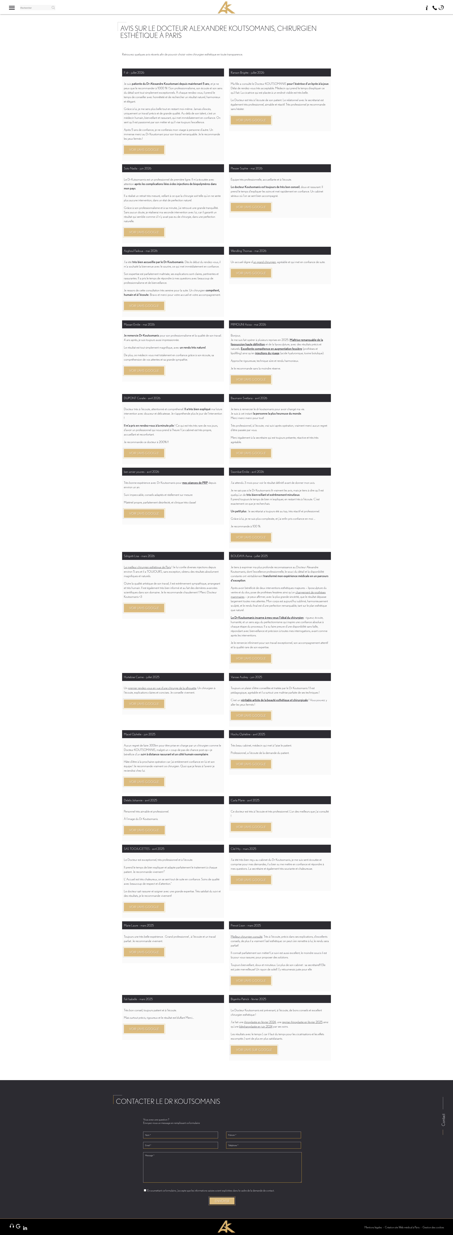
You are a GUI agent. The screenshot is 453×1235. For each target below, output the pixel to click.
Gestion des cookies (433, 1227)
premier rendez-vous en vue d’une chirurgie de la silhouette (162, 688)
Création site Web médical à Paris (402, 1227)
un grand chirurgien (264, 262)
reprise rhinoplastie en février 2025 (302, 1022)
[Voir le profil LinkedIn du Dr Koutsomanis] (24, 1228)
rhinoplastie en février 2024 (260, 1022)
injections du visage (267, 353)
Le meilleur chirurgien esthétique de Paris (147, 567)
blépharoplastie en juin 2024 (256, 1026)
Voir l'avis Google (144, 150)
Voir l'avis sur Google (254, 1050)
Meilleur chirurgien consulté (246, 936)
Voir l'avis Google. (144, 830)
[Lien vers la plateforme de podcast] (12, 1226)
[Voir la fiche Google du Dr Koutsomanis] (18, 1226)
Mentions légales (373, 1227)
